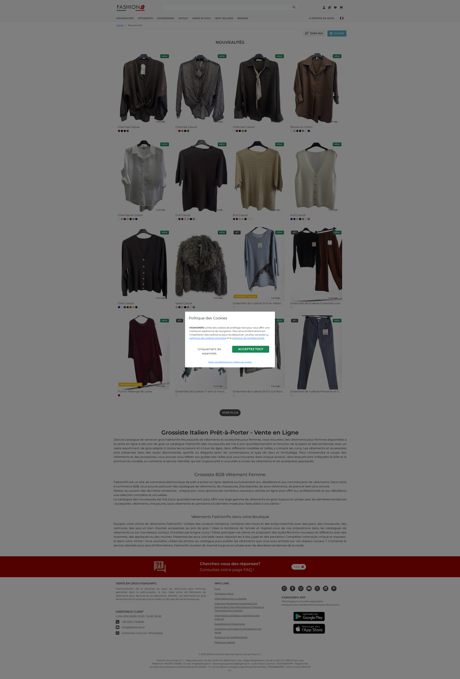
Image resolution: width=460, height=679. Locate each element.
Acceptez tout (250, 349)
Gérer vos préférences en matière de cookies (230, 362)
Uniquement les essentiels (209, 351)
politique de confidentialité (248, 338)
